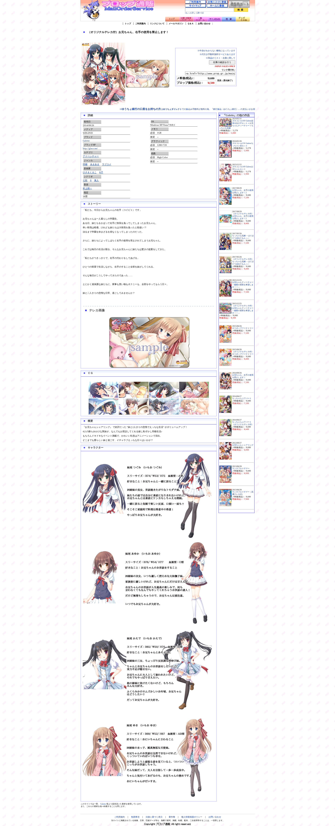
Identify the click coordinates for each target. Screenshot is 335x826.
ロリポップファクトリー (242, 328)
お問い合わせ (204, 23)
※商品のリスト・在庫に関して (220, 58)
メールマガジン (176, 23)
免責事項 (135, 817)
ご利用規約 (119, 817)
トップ (128, 23)
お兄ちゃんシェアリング (242, 445)
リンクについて (157, 23)
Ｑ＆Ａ (191, 23)
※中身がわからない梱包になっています (216, 50)
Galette (86, 140)
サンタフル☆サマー (241, 468)
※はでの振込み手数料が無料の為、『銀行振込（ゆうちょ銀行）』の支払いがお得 (187, 109)
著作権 (172, 817)
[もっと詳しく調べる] (194, 13)
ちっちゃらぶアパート (241, 398)
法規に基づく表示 (154, 817)
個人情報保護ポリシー (191, 817)
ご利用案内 (140, 23)
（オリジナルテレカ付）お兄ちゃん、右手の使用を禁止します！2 (242, 216)
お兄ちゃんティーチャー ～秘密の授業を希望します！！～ (242, 284)
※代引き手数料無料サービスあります (217, 54)
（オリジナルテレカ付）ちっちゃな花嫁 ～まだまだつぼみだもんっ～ (243, 261)
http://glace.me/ (90, 148)
